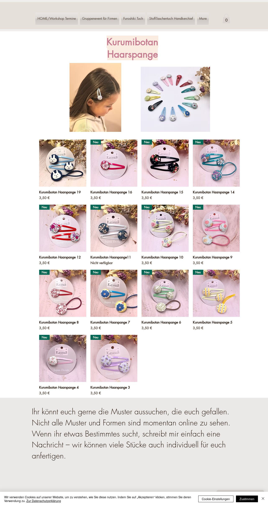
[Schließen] (262, 499)
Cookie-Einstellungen (216, 499)
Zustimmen (247, 499)
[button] (226, 18)
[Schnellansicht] (62, 163)
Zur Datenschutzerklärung (43, 501)
